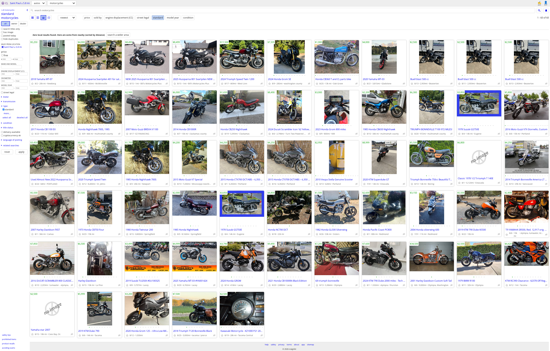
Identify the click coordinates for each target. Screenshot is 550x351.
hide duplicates (10, 39)
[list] (32, 17)
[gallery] (43, 17)
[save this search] (546, 10)
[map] (49, 17)
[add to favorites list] (32, 83)
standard (9, 109)
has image (8, 32)
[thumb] (38, 17)
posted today (9, 35)
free (6, 55)
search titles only (11, 29)
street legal (8, 92)
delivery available (11, 132)
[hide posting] (72, 83)
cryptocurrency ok (12, 135)
